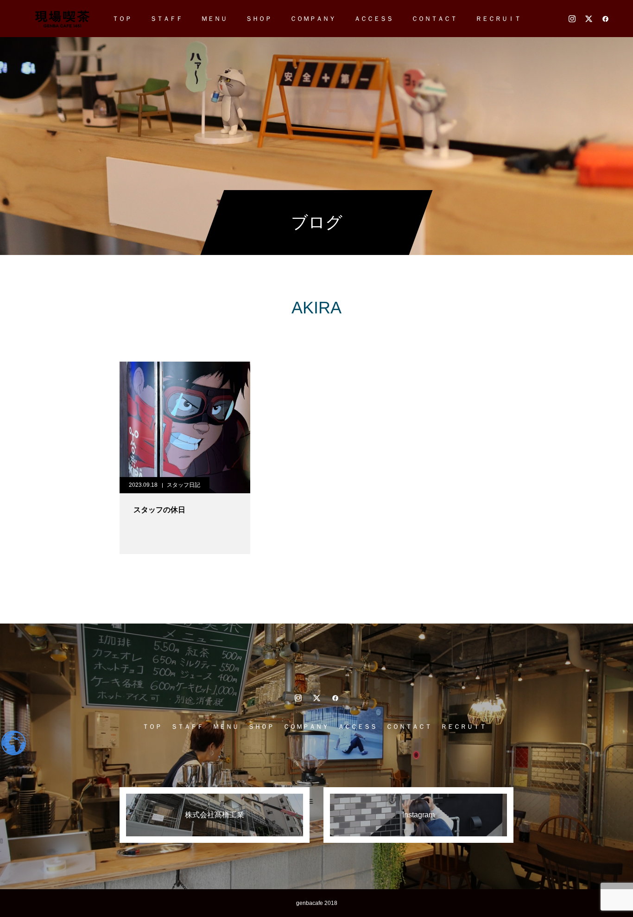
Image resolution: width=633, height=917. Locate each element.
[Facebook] (605, 18)
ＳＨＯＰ (259, 18)
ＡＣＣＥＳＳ (373, 18)
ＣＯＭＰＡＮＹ (312, 18)
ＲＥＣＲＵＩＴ (498, 18)
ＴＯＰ (122, 18)
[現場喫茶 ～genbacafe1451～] (62, 18)
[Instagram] (571, 18)
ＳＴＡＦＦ (166, 18)
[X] (588, 18)
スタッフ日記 (183, 485)
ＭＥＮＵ (214, 18)
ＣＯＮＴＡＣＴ (434, 18)
